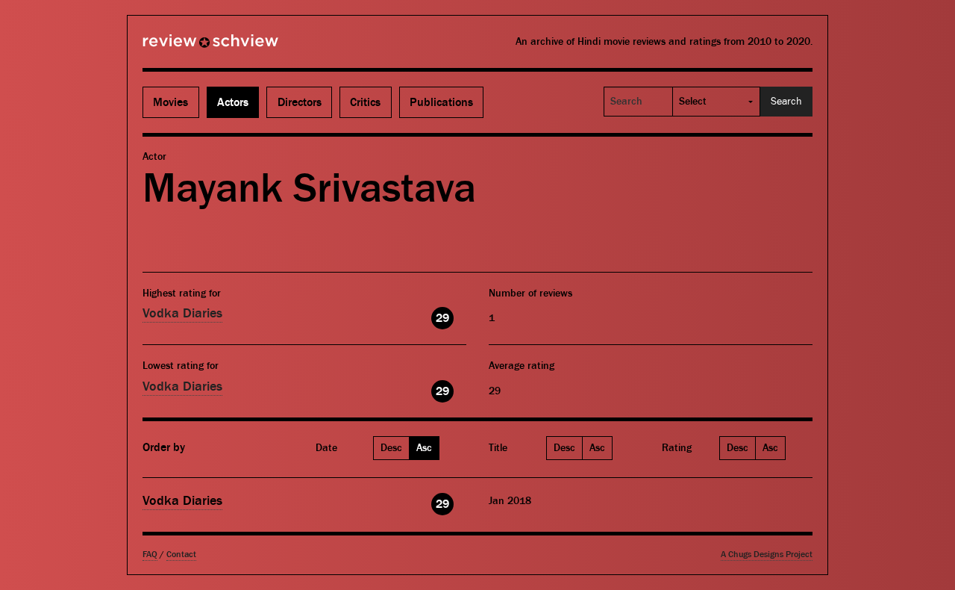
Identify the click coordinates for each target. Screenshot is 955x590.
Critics (365, 102)
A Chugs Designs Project (766, 554)
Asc (424, 448)
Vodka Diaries (182, 313)
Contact (181, 554)
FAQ (150, 554)
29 (442, 318)
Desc (391, 448)
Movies (170, 102)
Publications (441, 102)
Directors (300, 102)
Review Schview (185, 47)
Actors (232, 102)
